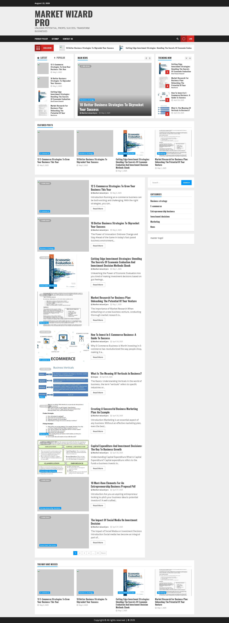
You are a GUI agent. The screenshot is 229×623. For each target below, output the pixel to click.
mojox (95, 377)
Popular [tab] (60, 58)
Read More (98, 208)
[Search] (178, 38)
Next (103, 553)
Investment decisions (127, 153)
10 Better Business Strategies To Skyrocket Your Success (74, 47)
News (42, 397)
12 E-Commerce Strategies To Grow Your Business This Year (43, 68)
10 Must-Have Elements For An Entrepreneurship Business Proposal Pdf (63, 494)
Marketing (161, 153)
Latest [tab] (43, 58)
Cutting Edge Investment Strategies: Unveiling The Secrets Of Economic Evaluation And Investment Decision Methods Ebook (161, 47)
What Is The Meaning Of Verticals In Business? (163, 110)
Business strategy (87, 100)
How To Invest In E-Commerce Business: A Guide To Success (163, 96)
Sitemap (55, 38)
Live (190, 38)
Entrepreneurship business (50, 508)
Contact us (68, 38)
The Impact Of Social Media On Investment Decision (63, 531)
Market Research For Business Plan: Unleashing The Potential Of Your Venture (163, 82)
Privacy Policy (41, 38)
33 (98, 553)
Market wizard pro (64, 18)
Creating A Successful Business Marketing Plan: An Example (63, 420)
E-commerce (44, 153)
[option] (114, 89)
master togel (156, 237)
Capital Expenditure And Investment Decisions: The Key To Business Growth (63, 457)
